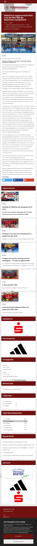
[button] (7, 180)
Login (4, 515)
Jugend (11, 23)
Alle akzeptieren (18, 536)
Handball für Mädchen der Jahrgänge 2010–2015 (17, 208)
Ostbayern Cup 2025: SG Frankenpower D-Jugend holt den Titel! (17, 235)
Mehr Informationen (23, 532)
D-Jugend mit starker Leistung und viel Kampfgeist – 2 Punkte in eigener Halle (16, 259)
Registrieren (6, 517)
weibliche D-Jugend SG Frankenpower (15, 25)
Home (5, 23)
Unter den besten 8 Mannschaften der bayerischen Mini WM (15, 308)
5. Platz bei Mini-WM (9, 285)
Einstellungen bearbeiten (18, 541)
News (27, 25)
